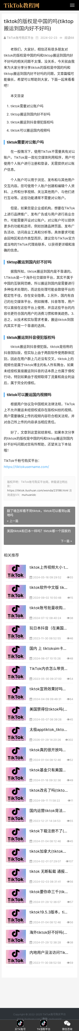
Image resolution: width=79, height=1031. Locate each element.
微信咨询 (67, 1023)
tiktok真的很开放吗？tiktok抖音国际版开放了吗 (49, 750)
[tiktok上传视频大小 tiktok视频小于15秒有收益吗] (16, 572)
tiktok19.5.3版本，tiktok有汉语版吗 (49, 912)
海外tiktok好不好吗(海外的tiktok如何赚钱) (49, 932)
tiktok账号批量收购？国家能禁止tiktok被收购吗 (49, 608)
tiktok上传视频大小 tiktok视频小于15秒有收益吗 (49, 567)
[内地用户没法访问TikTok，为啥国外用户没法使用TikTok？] (16, 957)
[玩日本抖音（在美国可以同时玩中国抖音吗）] (16, 632)
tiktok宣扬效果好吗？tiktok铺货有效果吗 (49, 689)
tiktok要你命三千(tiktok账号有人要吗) (49, 892)
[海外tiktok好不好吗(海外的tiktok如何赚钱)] (16, 937)
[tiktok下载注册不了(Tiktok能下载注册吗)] (16, 835)
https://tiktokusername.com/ (26, 467)
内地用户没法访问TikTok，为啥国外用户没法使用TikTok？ (49, 952)
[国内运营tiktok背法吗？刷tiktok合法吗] (16, 815)
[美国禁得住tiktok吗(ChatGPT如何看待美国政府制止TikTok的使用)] (16, 713)
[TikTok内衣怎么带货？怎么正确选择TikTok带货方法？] (16, 673)
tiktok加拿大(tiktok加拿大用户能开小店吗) (49, 851)
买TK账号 (20, 1023)
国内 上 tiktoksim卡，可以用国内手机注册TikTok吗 (49, 648)
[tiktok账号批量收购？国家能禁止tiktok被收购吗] (16, 612)
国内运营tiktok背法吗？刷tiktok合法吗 (49, 810)
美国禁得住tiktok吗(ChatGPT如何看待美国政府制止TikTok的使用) (49, 709)
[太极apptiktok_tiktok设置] (16, 734)
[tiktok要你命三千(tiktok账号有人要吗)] (16, 896)
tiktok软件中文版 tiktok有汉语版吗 (49, 587)
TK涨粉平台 (44, 1023)
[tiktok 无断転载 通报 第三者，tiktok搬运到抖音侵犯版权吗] (16, 876)
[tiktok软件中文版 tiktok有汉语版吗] (16, 592)
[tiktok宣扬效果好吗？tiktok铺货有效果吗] (16, 693)
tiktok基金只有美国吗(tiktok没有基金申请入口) (49, 770)
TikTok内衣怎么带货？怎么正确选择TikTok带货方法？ (49, 668)
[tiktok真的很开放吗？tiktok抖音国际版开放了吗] (16, 754)
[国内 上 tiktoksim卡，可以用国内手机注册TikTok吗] (16, 653)
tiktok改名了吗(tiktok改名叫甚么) (49, 790)
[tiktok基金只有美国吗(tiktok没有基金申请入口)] (16, 774)
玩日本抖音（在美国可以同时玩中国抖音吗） (49, 628)
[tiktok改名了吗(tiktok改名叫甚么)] (16, 795)
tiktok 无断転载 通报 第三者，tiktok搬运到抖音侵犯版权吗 (49, 871)
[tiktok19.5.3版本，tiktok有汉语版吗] (16, 916)
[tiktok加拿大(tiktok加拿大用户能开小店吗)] (16, 856)
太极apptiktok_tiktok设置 (49, 729)
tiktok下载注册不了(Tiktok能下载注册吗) (49, 831)
